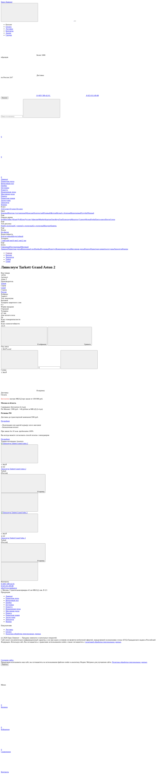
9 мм (10, 241)
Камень (54, 226)
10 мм (14, 241)
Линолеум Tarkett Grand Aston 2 (13, 469)
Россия (3, 292)
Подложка (44, 249)
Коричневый (76, 213)
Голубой (84, 213)
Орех (53, 219)
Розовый (46, 213)
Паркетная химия (97, 249)
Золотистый (38, 213)
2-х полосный (38, 226)
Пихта (107, 219)
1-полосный (10, 226)
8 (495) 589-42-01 (43, 95)
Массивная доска (77, 249)
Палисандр (66, 219)
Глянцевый (5, 247)
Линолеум (118, 249)
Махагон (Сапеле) (78, 219)
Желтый (53, 213)
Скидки (9, 35)
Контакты (9, 31)
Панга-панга (100, 219)
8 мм (6, 241)
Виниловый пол (27, 249)
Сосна (112, 219)
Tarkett (3, 284)
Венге (6, 219)
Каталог (4, 98)
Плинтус (52, 249)
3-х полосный (27, 226)
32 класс (6, 209)
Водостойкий (17, 236)
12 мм (23, 241)
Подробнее (5, 421)
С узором (18, 226)
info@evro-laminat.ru (9, 588)
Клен (23, 219)
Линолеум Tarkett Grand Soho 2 (13, 538)
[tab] (80, 393)
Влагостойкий (6, 236)
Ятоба (92, 219)
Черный (91, 213)
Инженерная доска (63, 249)
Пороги (87, 249)
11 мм (19, 241)
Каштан (48, 219)
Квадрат (47, 226)
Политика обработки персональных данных (23, 634)
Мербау (42, 219)
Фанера (125, 249)
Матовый (25, 247)
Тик (60, 219)
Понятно (5, 664)
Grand (3, 288)
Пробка (37, 249)
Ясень (87, 219)
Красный (30, 213)
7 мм (3, 241)
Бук (2, 219)
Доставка (9, 29)
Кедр (57, 219)
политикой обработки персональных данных (103, 642)
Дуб (19, 219)
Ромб (3, 226)
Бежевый (4, 213)
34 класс (19, 209)
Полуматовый (15, 247)
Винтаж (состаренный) (17, 213)
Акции (8, 33)
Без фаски (5, 232)
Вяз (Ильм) (13, 219)
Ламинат (4, 249)
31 (2, 209)
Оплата (8, 27)
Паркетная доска (14, 249)
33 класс (12, 209)
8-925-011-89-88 (92, 95)
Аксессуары (109, 249)
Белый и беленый (64, 213)
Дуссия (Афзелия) (32, 219)
